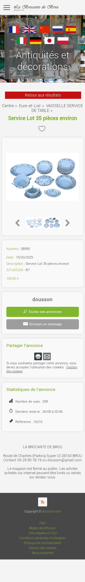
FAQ (42, 523)
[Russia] (58, 32)
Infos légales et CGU (43, 533)
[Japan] (49, 43)
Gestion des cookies (42, 548)
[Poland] (63, 43)
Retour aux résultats (43, 95)
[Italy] (22, 43)
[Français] (14, 32)
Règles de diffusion (42, 528)
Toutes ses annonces (45, 312)
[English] (29, 32)
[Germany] (35, 43)
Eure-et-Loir (30, 105)
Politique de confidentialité (42, 543)
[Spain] (71, 32)
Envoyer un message (45, 324)
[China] (44, 32)
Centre (8, 105)
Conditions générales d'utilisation (42, 538)
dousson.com (51, 511)
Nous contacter (42, 553)
